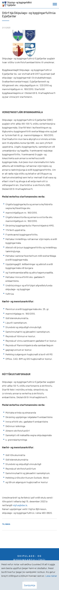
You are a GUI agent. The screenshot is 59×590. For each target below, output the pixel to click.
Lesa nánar (51, 575)
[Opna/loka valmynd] (55, 4)
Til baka (6, 524)
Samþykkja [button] (29, 585)
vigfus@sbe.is (20, 505)
